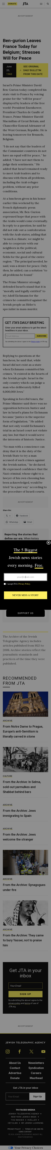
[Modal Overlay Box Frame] (25, 575)
